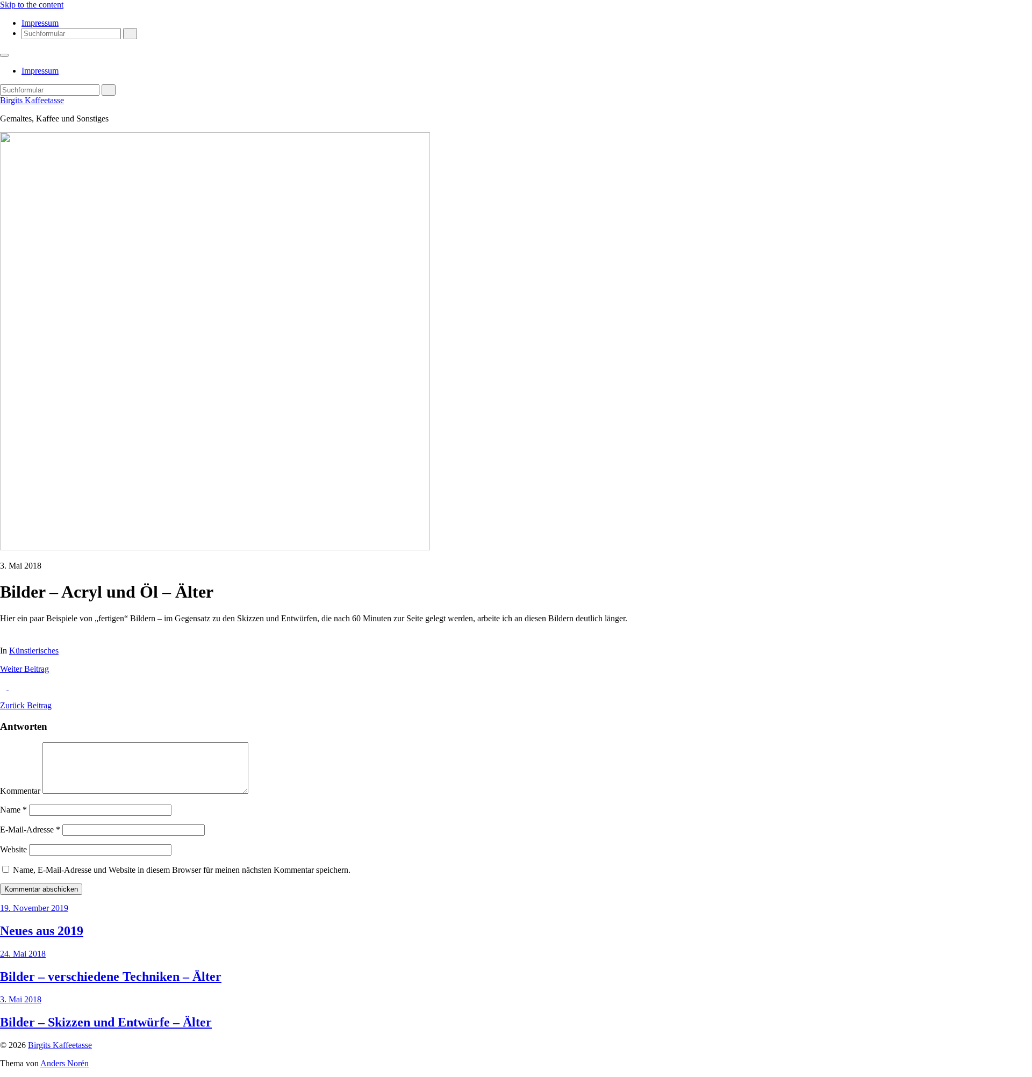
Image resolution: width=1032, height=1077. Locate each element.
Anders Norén (64, 1063)
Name (13, 809)
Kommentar (20, 790)
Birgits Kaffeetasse (32, 100)
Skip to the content (31, 4)
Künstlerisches (34, 650)
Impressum (40, 22)
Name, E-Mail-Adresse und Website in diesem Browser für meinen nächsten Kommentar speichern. (181, 869)
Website (13, 849)
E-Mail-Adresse (30, 829)
